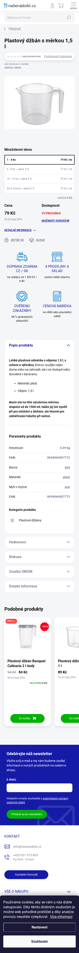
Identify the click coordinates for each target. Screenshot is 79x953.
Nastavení (39, 927)
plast (66, 477)
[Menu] (73, 5)
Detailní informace (18, 230)
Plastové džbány (30, 520)
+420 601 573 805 (25, 857)
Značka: (12, 67)
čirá (67, 467)
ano (67, 487)
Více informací (61, 917)
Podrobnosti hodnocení (58, 56)
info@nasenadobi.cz (27, 846)
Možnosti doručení (55, 220)
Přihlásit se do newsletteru (26, 814)
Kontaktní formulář (26, 874)
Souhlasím (39, 941)
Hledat (69, 17)
